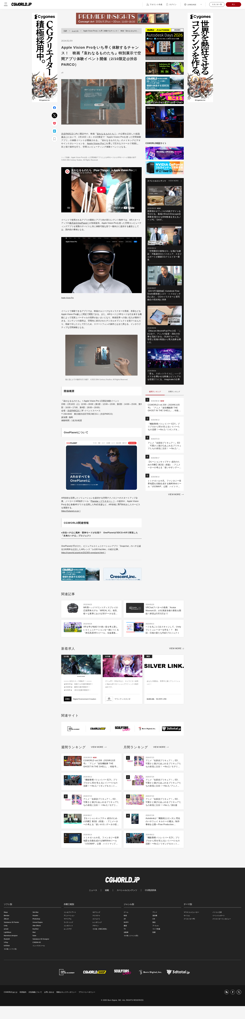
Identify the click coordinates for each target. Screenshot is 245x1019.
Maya (6, 912)
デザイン (96, 926)
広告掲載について (35, 992)
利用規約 (23, 992)
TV (125, 929)
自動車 (126, 932)
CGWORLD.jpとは (10, 992)
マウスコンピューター (191, 912)
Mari (34, 932)
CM (153, 919)
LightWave (7, 932)
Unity (5, 926)
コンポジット (68, 926)
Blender (6, 915)
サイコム (187, 915)
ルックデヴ (67, 929)
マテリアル (67, 919)
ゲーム (126, 912)
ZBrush (6, 919)
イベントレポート (218, 915)
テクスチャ (96, 915)
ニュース (75, 31)
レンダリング (97, 922)
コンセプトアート (70, 912)
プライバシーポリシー (87, 992)
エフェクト (96, 919)
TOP (65, 31)
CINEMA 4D (37, 942)
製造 (154, 922)
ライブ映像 (156, 929)
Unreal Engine (38, 922)
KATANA (7, 946)
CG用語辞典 (150, 890)
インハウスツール (39, 946)
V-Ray (6, 942)
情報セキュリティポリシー (66, 992)
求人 (233, 4)
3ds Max (35, 912)
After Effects (37, 926)
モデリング (96, 912)
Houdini (35, 915)
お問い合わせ (49, 992)
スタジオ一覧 (217, 4)
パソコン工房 (217, 912)
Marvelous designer (11, 935)
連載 (107, 890)
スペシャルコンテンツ (127, 890)
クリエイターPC (189, 919)
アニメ (154, 912)
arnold (6, 929)
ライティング (68, 922)
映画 (125, 915)
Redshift (7, 939)
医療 (154, 932)
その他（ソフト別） (11, 949)
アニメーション (69, 915)
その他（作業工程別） (100, 929)
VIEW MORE (173, 181)
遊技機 (154, 915)
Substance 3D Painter (11, 922)
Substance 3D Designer (41, 939)
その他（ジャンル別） (131, 935)
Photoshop (36, 919)
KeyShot (35, 929)
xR (62, 73)
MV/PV (126, 922)
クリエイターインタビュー (221, 919)
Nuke (34, 935)
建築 (125, 926)
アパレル (155, 926)
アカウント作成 (156, 4)
